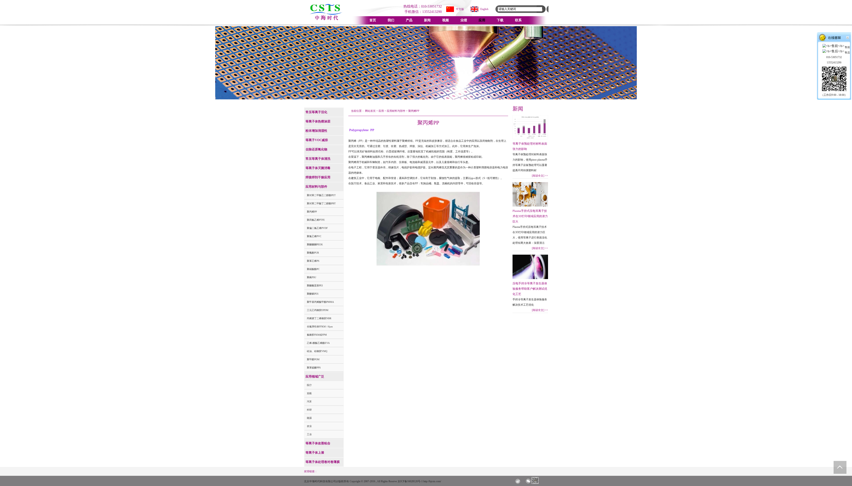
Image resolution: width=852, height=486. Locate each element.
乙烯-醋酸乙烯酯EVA (318, 343)
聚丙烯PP (312, 211)
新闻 (427, 20)
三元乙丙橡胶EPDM (317, 310)
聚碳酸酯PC (313, 269)
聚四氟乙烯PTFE (316, 219)
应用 (482, 20)
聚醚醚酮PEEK (315, 244)
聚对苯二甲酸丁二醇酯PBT (321, 203)
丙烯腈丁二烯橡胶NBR (319, 318)
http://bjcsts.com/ (432, 481)
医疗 (309, 385)
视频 (445, 20)
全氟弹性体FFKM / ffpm (320, 326)
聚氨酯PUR (313, 252)
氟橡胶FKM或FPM (317, 334)
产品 (409, 20)
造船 (309, 393)
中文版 (460, 9)
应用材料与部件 (396, 110)
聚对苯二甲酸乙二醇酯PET (321, 195)
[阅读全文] (540, 175)
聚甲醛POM (313, 359)
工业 (309, 434)
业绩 (463, 20)
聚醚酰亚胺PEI (315, 285)
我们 (391, 20)
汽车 (309, 401)
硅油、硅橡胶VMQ (317, 351)
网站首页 (370, 110)
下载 (500, 20)
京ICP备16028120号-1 (410, 481)
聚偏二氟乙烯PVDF (317, 228)
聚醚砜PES (312, 293)
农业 (309, 426)
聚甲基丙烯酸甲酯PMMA (320, 302)
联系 (518, 20)
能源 (309, 418)
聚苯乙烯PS (313, 261)
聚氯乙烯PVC (314, 236)
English (484, 9)
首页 (372, 20)
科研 (309, 409)
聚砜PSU (311, 277)
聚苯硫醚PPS (314, 367)
